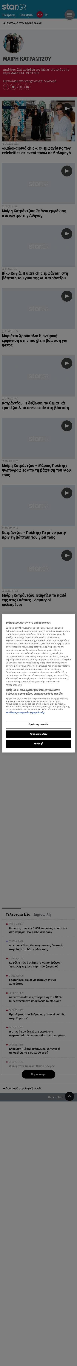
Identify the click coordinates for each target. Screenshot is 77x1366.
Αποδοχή (38, 743)
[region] (38, 683)
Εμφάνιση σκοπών (38, 724)
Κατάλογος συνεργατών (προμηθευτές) (25, 712)
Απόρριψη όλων (38, 734)
